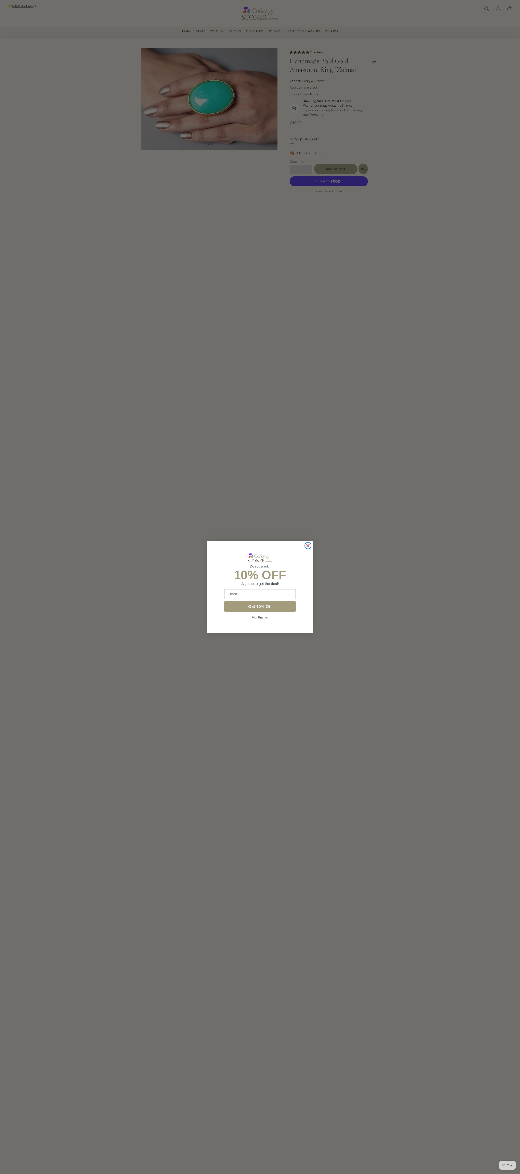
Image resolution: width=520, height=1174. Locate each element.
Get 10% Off (260, 606)
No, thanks (260, 617)
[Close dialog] (308, 545)
